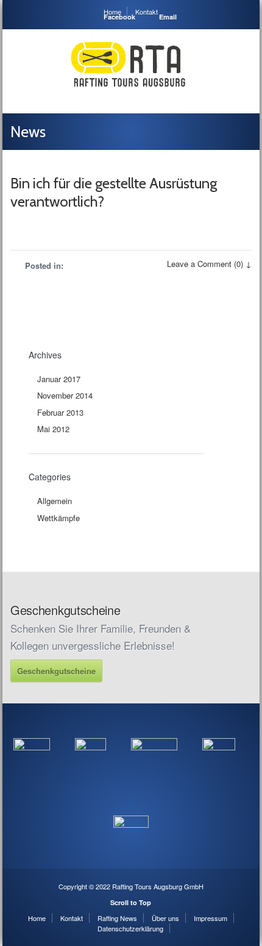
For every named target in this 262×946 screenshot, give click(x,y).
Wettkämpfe (58, 518)
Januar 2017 (58, 379)
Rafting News (117, 918)
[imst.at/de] (131, 808)
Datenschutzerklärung (130, 928)
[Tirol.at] (154, 731)
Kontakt (146, 11)
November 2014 (65, 395)
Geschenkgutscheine (56, 671)
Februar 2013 (60, 412)
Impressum (210, 918)
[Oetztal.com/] (31, 731)
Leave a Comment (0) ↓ (209, 263)
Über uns (165, 918)
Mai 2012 (53, 429)
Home (112, 11)
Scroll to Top (130, 902)
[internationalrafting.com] (218, 731)
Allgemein (54, 501)
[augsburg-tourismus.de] (90, 731)
